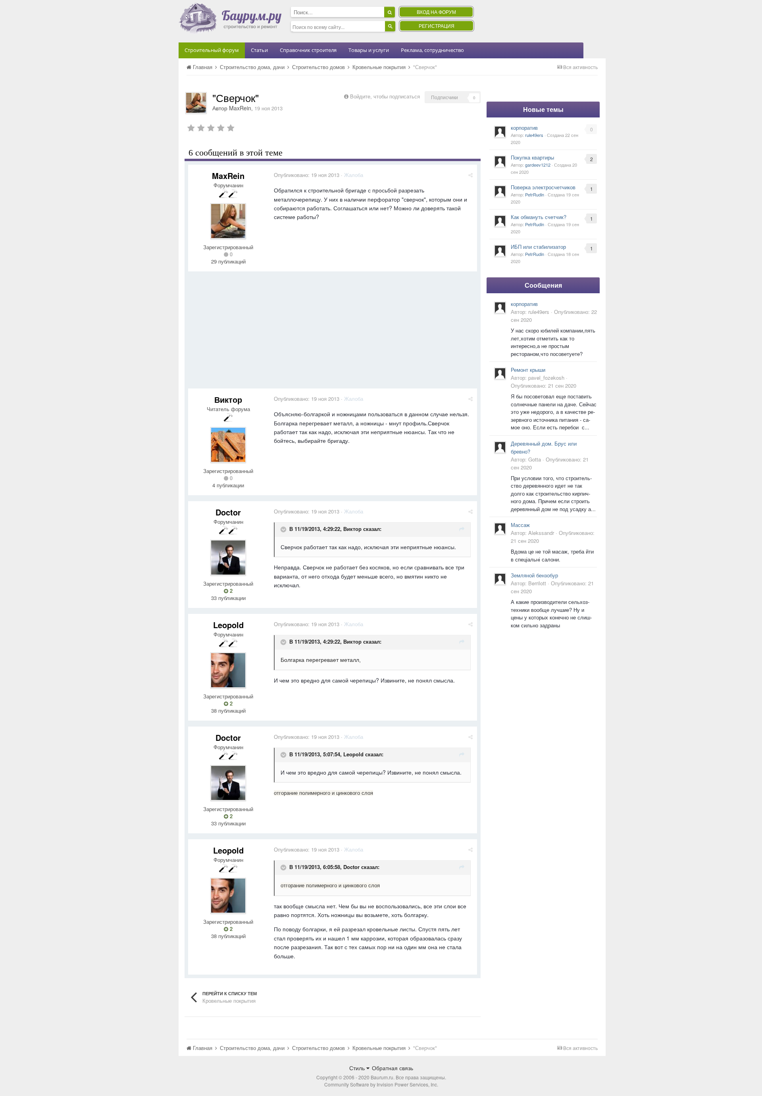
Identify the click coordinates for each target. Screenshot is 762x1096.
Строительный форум (212, 50)
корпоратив (524, 127)
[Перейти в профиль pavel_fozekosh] (500, 373)
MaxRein (240, 108)
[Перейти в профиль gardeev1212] (500, 161)
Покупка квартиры (532, 157)
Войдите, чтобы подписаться (385, 96)
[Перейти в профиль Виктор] (228, 445)
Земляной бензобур (534, 575)
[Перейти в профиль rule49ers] (500, 132)
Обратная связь (392, 1068)
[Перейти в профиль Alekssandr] (500, 529)
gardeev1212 (537, 165)
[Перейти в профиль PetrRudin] (500, 191)
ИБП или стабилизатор (538, 246)
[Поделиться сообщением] (470, 175)
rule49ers (534, 135)
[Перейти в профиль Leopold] (228, 670)
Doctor (228, 512)
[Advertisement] (332, 332)
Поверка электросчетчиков (543, 187)
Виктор (228, 399)
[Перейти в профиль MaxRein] (196, 102)
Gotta (534, 459)
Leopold (228, 625)
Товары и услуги (368, 50)
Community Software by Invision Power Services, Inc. (381, 1084)
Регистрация (436, 25)
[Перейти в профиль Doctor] (228, 557)
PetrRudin (534, 194)
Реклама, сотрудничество (432, 50)
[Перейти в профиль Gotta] (500, 447)
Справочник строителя (308, 50)
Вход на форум (436, 11)
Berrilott (537, 583)
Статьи (259, 50)
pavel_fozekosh (546, 377)
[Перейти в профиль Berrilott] (500, 579)
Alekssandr (541, 532)
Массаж (520, 525)
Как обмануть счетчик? (538, 217)
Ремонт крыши (528, 369)
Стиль (357, 1068)
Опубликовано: (306, 175)
